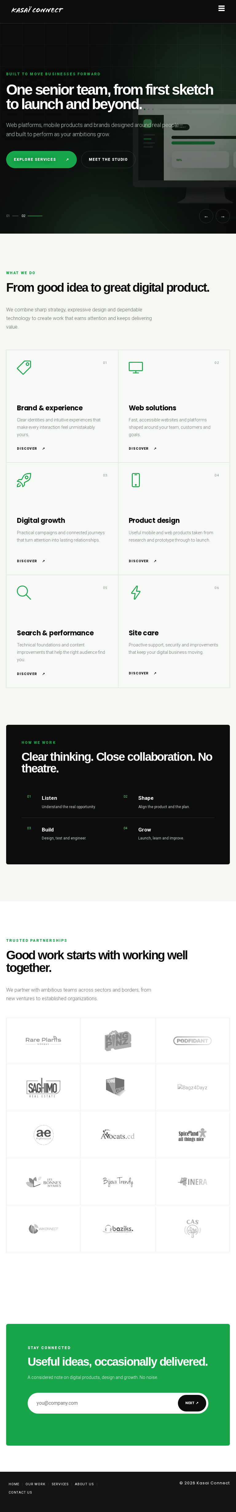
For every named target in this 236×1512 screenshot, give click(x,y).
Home (14, 1484)
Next (192, 1403)
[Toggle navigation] (221, 8)
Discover (31, 449)
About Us (84, 1484)
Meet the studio (108, 159)
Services (60, 1484)
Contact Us (20, 1492)
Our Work (35, 1484)
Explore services (41, 159)
